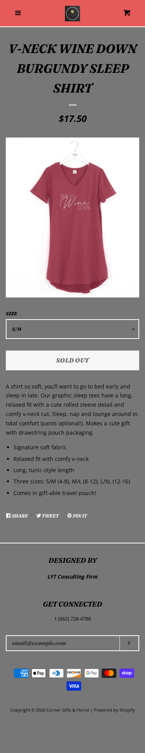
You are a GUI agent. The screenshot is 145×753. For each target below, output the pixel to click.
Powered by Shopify (114, 710)
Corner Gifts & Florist (68, 710)
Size (11, 313)
